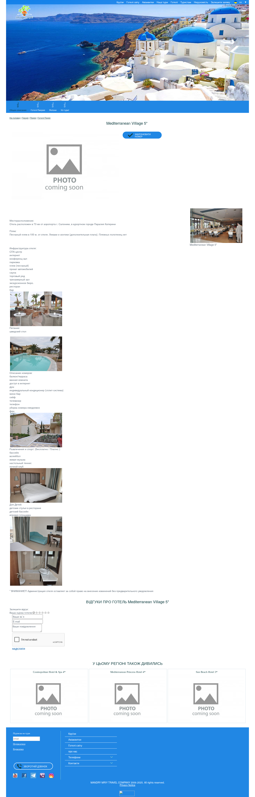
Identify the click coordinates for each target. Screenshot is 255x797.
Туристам (185, 2)
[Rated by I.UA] (127, 793)
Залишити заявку (220, 2)
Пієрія (33, 117)
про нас (72, 751)
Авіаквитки (148, 2)
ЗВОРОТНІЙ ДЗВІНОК (35, 766)
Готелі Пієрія (44, 117)
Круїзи (120, 2)
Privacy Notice (127, 785)
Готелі (174, 2)
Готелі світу (132, 2)
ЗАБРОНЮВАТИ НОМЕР (143, 135)
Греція (25, 117)
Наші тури (162, 2)
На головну (15, 117)
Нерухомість (201, 2)
